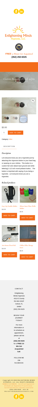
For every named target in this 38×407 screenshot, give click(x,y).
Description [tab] (9, 146)
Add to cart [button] (9, 215)
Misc (10, 139)
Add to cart (15, 133)
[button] (33, 100)
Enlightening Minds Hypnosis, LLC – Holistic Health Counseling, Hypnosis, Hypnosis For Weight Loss (19, 33)
